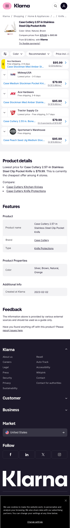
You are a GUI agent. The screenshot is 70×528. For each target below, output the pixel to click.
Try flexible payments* (29, 43)
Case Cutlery (41, 240)
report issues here (13, 330)
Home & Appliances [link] (38, 16)
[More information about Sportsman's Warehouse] (4, 131)
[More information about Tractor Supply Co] (4, 112)
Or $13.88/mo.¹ (55, 85)
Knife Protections (44, 248)
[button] (10, 27)
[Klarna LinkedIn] (27, 454)
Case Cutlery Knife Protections (26, 191)
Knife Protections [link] (62, 16)
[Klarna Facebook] (10, 454)
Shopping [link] (19, 16)
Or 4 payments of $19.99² (50, 123)
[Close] (65, 500)
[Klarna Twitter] (43, 454)
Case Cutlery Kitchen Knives (24, 187)
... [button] (54, 16)
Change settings (35, 522)
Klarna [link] (6, 16)
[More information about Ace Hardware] (4, 93)
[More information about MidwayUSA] (4, 74)
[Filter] (5, 54)
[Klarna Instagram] (59, 454)
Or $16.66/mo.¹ (56, 65)
